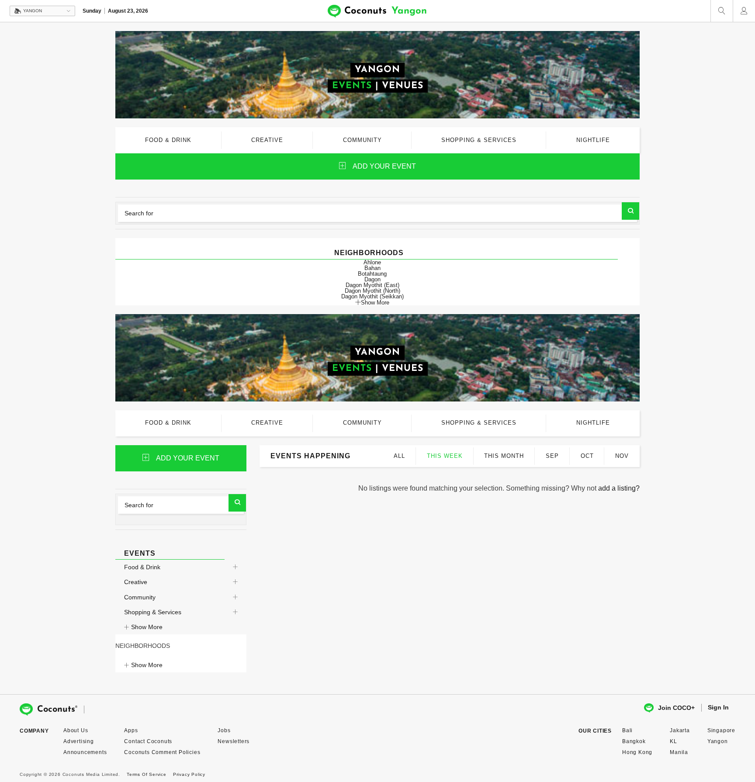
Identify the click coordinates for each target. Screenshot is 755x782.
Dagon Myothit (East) (372, 285)
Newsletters (233, 741)
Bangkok (634, 741)
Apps (131, 730)
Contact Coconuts (148, 741)
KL (673, 741)
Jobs (224, 730)
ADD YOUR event (384, 166)
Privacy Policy (189, 774)
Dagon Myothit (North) (372, 290)
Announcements (85, 752)
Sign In (718, 707)
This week (445, 456)
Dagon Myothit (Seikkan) (372, 296)
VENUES (402, 85)
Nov (622, 456)
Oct (587, 456)
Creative (135, 581)
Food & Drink (142, 567)
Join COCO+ (676, 707)
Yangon (717, 741)
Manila (679, 752)
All (399, 456)
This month (504, 456)
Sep (552, 456)
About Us (75, 730)
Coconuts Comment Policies (162, 752)
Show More (375, 302)
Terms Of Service (146, 774)
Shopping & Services (152, 612)
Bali (627, 730)
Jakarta (680, 730)
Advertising (78, 741)
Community (140, 597)
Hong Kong (637, 752)
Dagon (372, 279)
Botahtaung (372, 273)
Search (630, 211)
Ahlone (372, 262)
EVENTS (352, 85)
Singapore (721, 730)
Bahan (372, 268)
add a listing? (619, 488)
